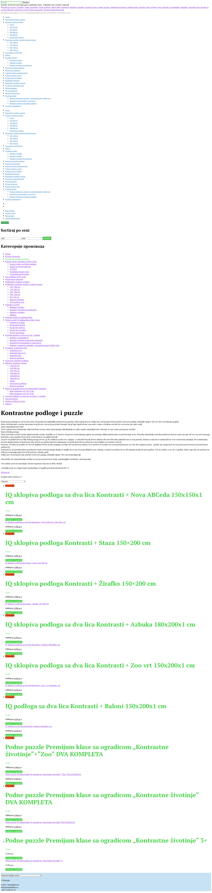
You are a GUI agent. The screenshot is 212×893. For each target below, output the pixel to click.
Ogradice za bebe (11, 58)
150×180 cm (14, 30)
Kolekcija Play (15, 355)
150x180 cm (15, 373)
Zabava (7, 55)
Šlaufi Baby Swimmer (12, 81)
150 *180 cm (14, 45)
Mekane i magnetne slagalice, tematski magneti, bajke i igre (30, 98)
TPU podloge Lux (17, 302)
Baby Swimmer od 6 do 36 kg (22, 393)
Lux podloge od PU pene (13, 53)
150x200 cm (15, 376)
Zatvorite (5, 222)
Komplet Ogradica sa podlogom (21, 65)
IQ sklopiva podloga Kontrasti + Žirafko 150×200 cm (27, 604)
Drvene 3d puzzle (11, 91)
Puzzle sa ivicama (17, 332)
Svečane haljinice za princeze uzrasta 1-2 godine (25, 396)
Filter (47, 238)
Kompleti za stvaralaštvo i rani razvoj (22, 101)
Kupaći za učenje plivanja (20, 266)
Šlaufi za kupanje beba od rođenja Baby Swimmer (25, 388)
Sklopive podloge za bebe (14, 22)
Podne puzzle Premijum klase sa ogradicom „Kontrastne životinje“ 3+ (34, 860)
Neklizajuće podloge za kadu (15, 83)
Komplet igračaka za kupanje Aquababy (23, 103)
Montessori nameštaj (12, 70)
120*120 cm (14, 365)
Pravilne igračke (10, 96)
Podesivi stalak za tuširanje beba (16, 73)
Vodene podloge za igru (13, 75)
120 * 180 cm (14, 42)
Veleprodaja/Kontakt (12, 218)
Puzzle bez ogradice (18, 330)
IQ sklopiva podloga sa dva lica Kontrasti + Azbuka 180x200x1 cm (32, 644)
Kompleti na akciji (17, 322)
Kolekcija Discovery (18, 353)
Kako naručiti (9, 211)
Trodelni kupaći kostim (19, 274)
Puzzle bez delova (17, 327)
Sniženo (13, 315)
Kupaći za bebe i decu (12, 93)
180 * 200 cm (14, 48)
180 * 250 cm (14, 50)
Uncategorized (11, 398)
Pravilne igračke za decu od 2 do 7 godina (22, 335)
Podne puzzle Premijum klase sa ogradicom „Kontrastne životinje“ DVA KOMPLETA (40, 822)
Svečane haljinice (11, 88)
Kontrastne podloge (17, 37)
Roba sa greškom (17, 299)
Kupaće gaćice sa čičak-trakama (23, 264)
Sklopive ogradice (16, 60)
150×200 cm (14, 32)
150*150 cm (14, 27)
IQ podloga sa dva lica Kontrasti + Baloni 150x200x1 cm (28, 726)
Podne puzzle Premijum (13, 78)
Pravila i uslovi (10, 213)
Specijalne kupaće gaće (19, 271)
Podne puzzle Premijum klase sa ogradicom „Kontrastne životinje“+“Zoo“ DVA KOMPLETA (43, 774)
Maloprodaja (9, 216)
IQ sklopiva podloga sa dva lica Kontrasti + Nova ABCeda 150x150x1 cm (35, 522)
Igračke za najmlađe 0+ (13, 106)
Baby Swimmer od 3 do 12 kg (22, 391)
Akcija (7, 17)
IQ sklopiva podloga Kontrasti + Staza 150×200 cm (26, 563)
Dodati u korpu (13, 519)
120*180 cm (14, 368)
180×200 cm (14, 35)
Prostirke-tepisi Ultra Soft (14, 86)
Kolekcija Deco (16, 350)
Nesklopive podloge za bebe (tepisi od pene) (20, 40)
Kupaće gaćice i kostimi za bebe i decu (21, 261)
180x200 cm (15, 378)
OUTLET (13, 269)
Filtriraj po (5, 472)
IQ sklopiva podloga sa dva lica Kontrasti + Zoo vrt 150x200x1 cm (32, 685)
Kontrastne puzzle (17, 325)
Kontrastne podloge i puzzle (15, 20)
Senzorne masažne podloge (15, 68)
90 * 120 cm (14, 297)
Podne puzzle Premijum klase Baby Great (22, 320)
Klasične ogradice (16, 63)
